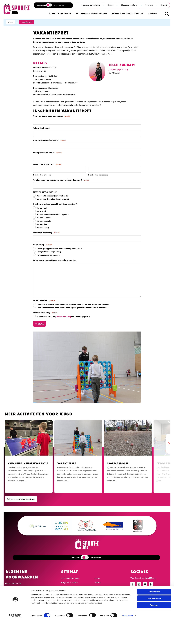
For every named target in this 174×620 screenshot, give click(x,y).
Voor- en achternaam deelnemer (51, 116)
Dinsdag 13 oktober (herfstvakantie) (52, 196)
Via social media (44, 218)
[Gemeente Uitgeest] (134, 525)
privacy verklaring (63, 317)
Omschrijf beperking (46, 233)
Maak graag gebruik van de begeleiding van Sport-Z (60, 249)
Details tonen (127, 615)
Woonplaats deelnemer (47, 152)
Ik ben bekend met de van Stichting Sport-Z (63, 317)
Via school (41, 211)
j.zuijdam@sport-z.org (118, 69)
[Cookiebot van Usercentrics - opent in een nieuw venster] (15, 615)
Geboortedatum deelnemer (49, 140)
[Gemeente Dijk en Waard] (58, 525)
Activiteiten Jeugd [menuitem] (60, 13)
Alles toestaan (154, 592)
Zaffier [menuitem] (152, 13)
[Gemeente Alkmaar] (83, 526)
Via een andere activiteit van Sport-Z (53, 215)
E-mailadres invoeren (42, 175)
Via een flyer (42, 224)
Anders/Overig (43, 227)
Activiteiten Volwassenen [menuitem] (91, 13)
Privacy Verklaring (13, 583)
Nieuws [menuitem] (110, 5)
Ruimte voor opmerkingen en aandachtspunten (54, 260)
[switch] (69, 615)
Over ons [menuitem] (149, 5)
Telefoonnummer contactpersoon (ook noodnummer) (61, 180)
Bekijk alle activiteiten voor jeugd (21, 499)
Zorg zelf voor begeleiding (49, 252)
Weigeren (154, 605)
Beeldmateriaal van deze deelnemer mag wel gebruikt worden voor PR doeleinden (73, 308)
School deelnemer (41, 128)
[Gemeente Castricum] (32, 526)
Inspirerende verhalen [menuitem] (90, 5)
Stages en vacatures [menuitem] (129, 5)
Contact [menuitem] (164, 5)
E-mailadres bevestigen (98, 175)
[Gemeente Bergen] (109, 525)
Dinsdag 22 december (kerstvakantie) (53, 199)
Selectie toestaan (154, 598)
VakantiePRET (26, 22)
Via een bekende (44, 221)
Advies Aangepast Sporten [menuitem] (127, 13)
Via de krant (42, 208)
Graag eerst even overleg (49, 255)
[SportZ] (17, 8)
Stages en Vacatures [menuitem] (69, 582)
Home (10, 22)
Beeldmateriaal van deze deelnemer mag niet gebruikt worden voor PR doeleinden (73, 304)
